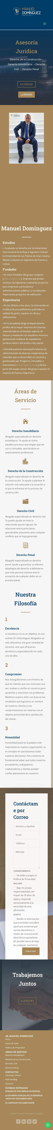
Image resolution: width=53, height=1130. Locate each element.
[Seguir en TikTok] (34, 1121)
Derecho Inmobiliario (14, 1055)
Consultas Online (13, 1075)
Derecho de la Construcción (17, 1059)
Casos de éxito (11, 1043)
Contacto (9, 1083)
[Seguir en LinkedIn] (24, 1121)
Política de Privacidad (15, 1047)
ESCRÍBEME (26, 84)
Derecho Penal (11, 1067)
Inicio (7, 1039)
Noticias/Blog (11, 1079)
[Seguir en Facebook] (18, 1121)
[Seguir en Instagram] (29, 1121)
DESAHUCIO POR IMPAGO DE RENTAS (22, 1091)
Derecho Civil (11, 1063)
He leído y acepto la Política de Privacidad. (25, 877)
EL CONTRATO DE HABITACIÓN (19, 1103)
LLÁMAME (26, 94)
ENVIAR (31, 951)
